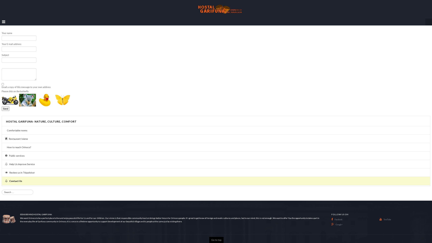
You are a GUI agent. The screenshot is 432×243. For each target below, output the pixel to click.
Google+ (339, 221)
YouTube (387, 216)
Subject (5, 51)
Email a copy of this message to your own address (26, 83)
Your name (7, 29)
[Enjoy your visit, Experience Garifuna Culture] (216, 8)
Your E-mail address (11, 40)
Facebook (338, 216)
